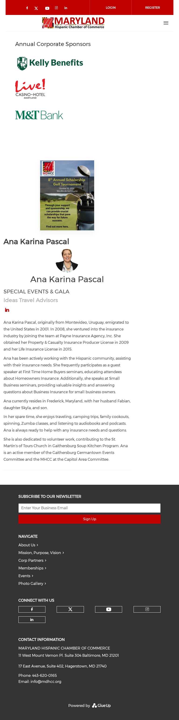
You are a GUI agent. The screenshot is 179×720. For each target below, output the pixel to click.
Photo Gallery (30, 583)
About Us (26, 545)
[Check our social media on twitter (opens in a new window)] (37, 9)
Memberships (30, 568)
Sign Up (89, 519)
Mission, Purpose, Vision (39, 553)
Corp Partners (30, 560)
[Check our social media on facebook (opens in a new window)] (27, 9)
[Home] (73, 23)
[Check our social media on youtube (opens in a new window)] (47, 9)
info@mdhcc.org (46, 681)
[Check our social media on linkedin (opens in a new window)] (67, 9)
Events (24, 576)
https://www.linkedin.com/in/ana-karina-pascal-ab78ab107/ (6, 309)
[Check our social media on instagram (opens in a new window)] (57, 9)
